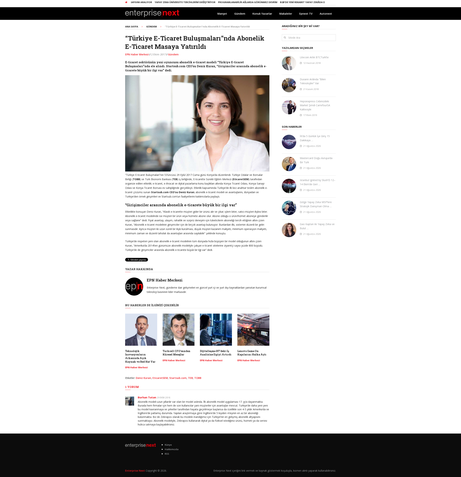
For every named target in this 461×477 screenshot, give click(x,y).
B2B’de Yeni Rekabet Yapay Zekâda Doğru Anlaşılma (301, 2)
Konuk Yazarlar (262, 13)
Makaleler (285, 13)
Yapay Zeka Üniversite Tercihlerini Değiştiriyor (173, 2)
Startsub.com (178, 378)
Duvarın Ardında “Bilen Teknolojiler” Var (313, 81)
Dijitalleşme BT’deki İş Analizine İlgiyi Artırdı (215, 352)
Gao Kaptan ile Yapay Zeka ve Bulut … (317, 226)
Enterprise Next (135, 470)
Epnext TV (305, 13)
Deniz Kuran (143, 378)
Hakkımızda (171, 449)
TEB (190, 378)
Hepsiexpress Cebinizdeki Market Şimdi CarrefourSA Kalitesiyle (315, 105)
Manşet (222, 13)
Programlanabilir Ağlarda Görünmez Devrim (235, 2)
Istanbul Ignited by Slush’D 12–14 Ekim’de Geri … (317, 182)
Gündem (239, 13)
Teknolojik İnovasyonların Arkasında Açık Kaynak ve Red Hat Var (140, 356)
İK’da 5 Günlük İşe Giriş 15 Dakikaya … (315, 138)
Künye (168, 444)
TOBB (197, 378)
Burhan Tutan (147, 397)
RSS (167, 453)
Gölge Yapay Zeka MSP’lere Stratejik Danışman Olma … (316, 204)
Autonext (326, 13)
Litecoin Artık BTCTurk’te (314, 57)
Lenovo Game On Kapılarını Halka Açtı (251, 352)
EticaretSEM (160, 378)
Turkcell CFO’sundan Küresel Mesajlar (176, 352)
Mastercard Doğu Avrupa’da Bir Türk (316, 160)
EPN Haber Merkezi (137, 54)
